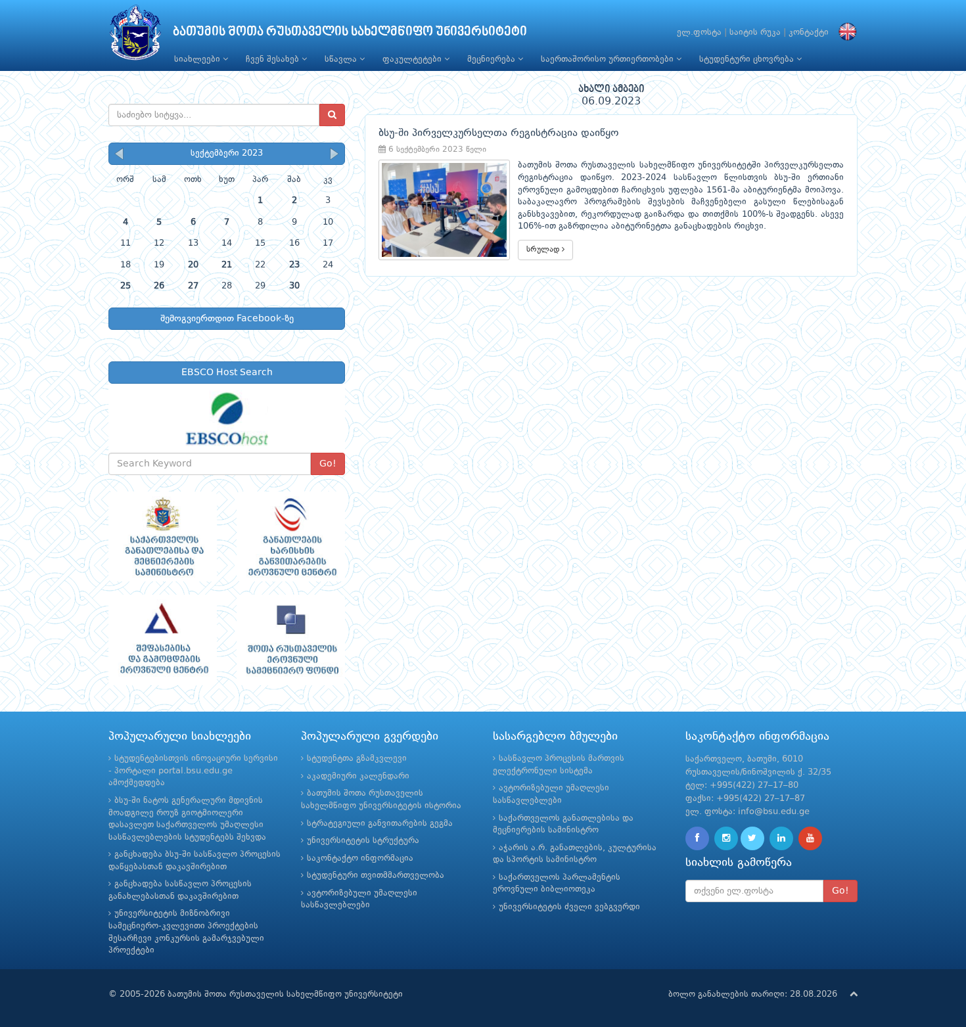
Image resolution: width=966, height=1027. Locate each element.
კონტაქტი (809, 32)
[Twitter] (752, 838)
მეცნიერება (492, 59)
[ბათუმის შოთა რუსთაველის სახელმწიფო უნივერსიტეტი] (135, 36)
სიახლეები (198, 59)
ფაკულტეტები (413, 59)
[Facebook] (697, 838)
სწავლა (342, 59)
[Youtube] (810, 838)
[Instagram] (726, 838)
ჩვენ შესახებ (274, 59)
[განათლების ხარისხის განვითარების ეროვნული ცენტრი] (291, 536)
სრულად (544, 250)
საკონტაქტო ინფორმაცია (360, 858)
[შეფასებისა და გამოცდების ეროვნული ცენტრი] (162, 640)
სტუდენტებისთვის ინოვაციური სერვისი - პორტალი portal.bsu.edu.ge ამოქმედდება (193, 770)
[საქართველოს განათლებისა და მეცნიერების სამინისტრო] (162, 536)
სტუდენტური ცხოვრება (747, 59)
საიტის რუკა (755, 32)
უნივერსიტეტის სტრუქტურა (363, 840)
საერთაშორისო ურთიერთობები (608, 59)
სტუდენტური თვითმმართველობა (375, 875)
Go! (327, 463)
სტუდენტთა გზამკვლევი (357, 758)
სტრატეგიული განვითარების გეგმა (380, 823)
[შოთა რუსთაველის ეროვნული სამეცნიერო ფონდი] (291, 640)
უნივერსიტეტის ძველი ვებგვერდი (569, 907)
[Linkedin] (781, 838)
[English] (844, 32)
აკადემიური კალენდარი (358, 776)
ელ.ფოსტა (699, 32)
